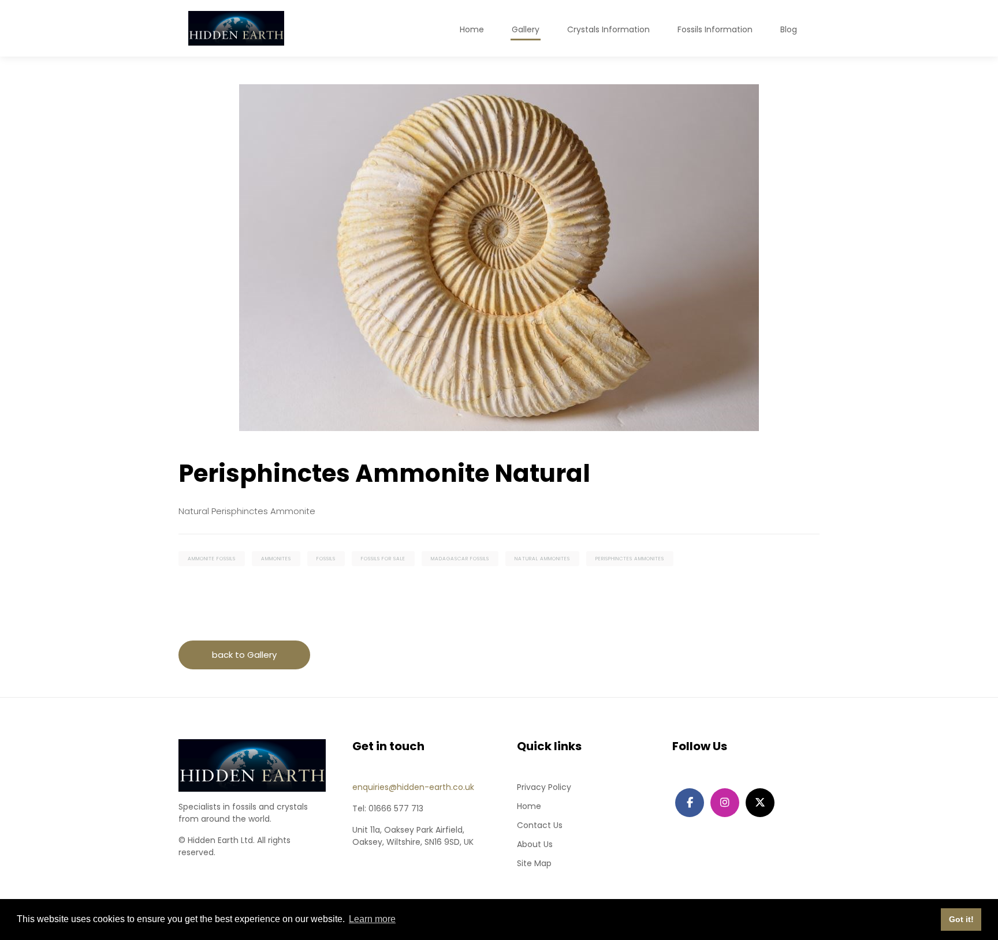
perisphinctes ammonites (629, 558)
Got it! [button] (961, 919)
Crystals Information (608, 29)
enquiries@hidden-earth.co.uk (413, 787)
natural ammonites (542, 558)
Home (529, 806)
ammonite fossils (212, 558)
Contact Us (540, 825)
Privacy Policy (544, 787)
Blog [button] (788, 29)
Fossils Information (715, 29)
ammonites (276, 558)
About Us (535, 844)
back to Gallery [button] (244, 655)
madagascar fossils (460, 558)
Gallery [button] (525, 29)
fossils (326, 558)
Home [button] (472, 29)
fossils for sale (383, 558)
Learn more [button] (372, 919)
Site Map (534, 863)
